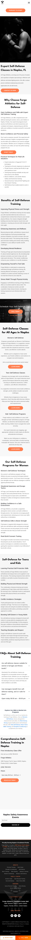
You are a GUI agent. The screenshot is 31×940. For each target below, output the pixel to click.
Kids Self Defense (10, 880)
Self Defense (22, 869)
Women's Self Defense (21, 873)
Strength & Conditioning (20, 726)
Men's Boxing (14, 871)
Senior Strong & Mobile (15, 888)
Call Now (24, 937)
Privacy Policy (19, 924)
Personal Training (11, 867)
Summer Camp (8, 878)
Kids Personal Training (19, 878)
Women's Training (24, 871)
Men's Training (5, 871)
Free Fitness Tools (16, 897)
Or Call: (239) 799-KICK (15, 315)
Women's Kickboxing (9, 873)
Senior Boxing (22, 886)
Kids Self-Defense (15, 724)
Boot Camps (20, 867)
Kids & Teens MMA (20, 880)
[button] (29, 2)
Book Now (9, 937)
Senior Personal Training (11, 886)
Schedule (15, 891)
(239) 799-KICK (16, 910)
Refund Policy (19, 926)
